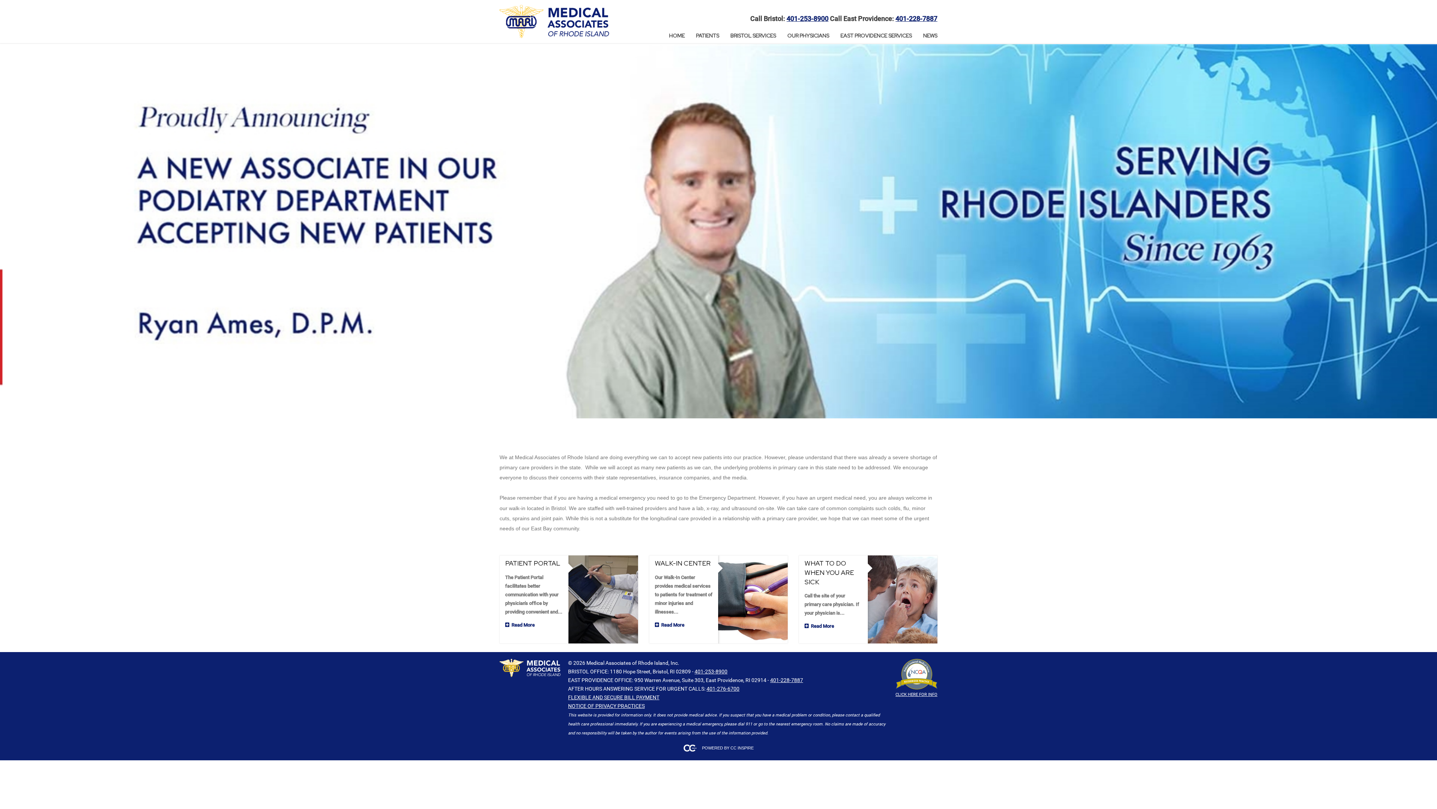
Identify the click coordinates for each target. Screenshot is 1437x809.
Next (1427, 231)
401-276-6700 (723, 689)
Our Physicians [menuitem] (808, 35)
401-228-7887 (916, 18)
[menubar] (803, 35)
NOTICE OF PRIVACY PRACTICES (606, 706)
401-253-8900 (808, 18)
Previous (9, 231)
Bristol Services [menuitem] (753, 35)
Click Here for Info (916, 694)
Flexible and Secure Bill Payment (613, 697)
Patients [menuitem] (707, 35)
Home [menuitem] (677, 35)
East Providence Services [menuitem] (876, 35)
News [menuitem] (930, 35)
